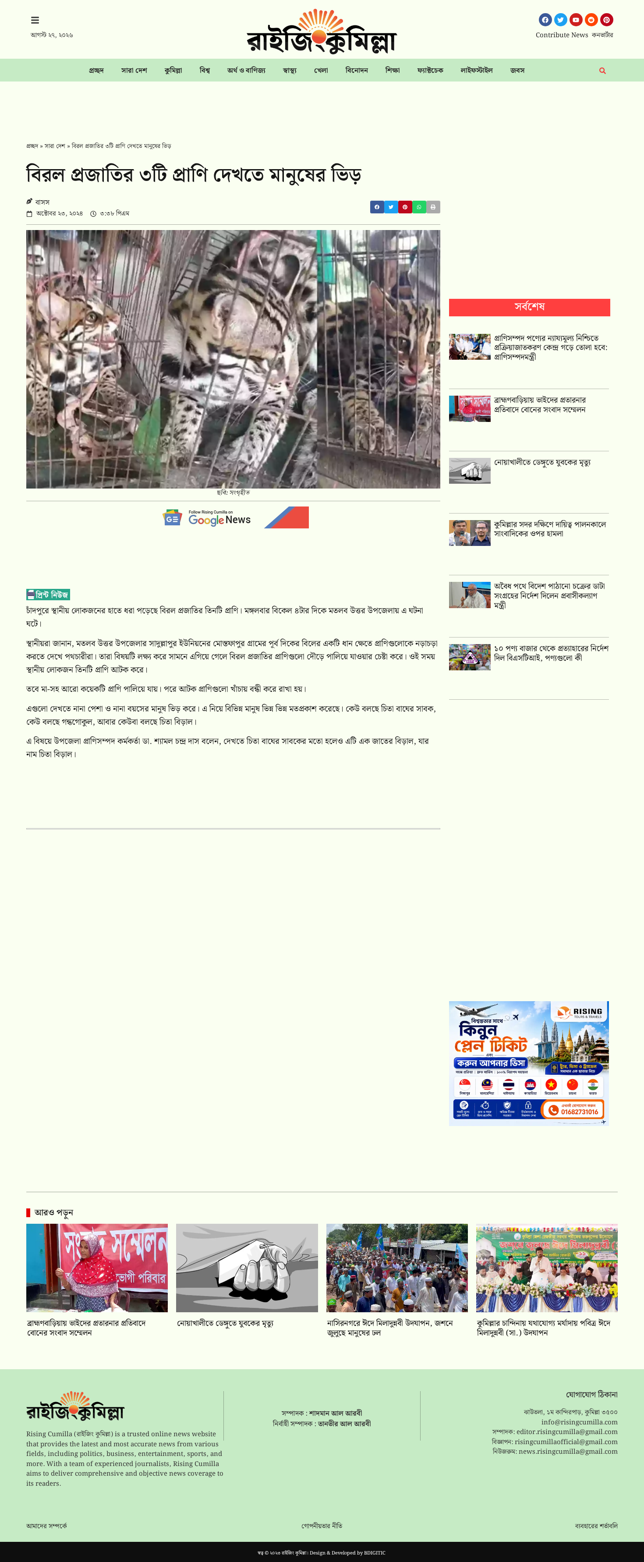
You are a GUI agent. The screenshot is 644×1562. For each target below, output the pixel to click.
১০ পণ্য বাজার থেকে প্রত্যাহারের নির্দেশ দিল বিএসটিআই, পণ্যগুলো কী (551, 653)
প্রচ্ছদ (96, 70)
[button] (377, 207)
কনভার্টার (602, 35)
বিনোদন (357, 70)
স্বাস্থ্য (290, 70)
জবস (517, 70)
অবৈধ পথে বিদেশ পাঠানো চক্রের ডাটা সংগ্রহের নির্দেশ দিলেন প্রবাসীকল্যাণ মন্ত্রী (549, 596)
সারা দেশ (134, 70)
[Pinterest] (606, 19)
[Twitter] (560, 19)
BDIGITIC (375, 1553)
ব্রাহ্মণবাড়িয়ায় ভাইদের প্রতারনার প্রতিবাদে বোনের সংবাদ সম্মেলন (540, 405)
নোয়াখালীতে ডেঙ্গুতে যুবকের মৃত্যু (542, 462)
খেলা (321, 70)
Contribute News (562, 35)
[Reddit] (591, 19)
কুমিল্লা (173, 70)
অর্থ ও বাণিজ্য (246, 70)
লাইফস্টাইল (477, 70)
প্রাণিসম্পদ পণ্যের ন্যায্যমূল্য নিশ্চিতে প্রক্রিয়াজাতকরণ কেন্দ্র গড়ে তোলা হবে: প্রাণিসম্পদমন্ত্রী (551, 348)
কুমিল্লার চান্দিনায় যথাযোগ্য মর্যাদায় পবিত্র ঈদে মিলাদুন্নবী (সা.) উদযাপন (543, 1328)
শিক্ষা (393, 70)
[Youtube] (576, 19)
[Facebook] (545, 19)
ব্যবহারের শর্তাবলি (596, 1526)
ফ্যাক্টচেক (430, 70)
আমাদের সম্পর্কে (46, 1526)
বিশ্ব (205, 70)
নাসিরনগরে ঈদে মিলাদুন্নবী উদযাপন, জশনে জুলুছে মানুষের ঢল (390, 1328)
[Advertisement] (322, 105)
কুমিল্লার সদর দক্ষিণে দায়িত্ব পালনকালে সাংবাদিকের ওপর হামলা (550, 529)
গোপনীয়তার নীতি (321, 1526)
